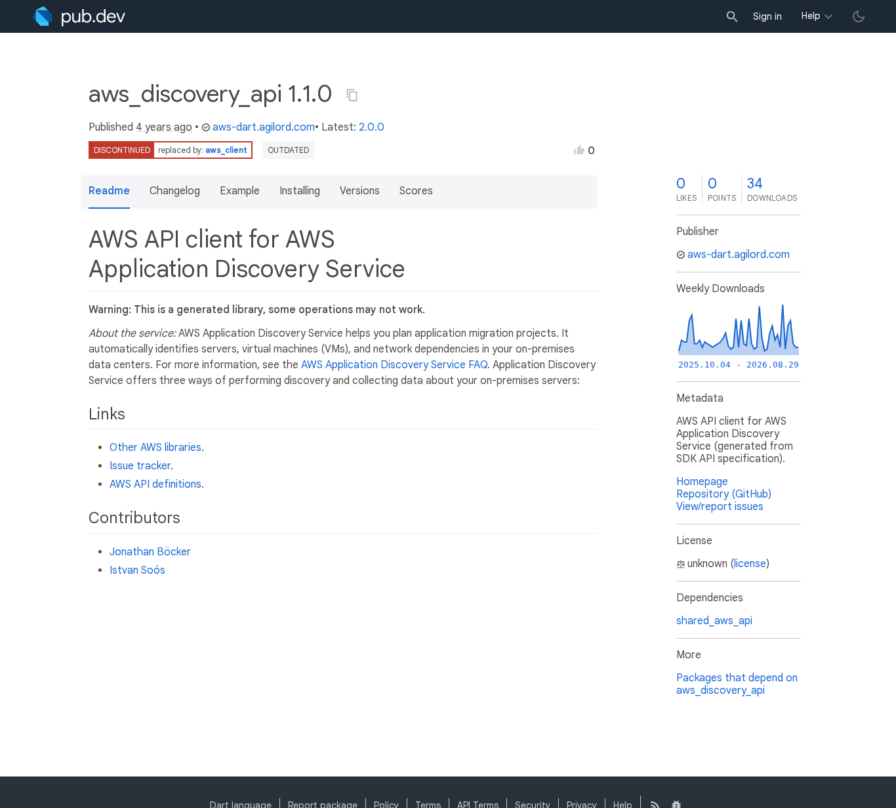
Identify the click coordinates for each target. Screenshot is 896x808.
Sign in (767, 16)
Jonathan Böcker (150, 552)
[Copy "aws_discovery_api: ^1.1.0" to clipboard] (352, 95)
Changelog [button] (175, 191)
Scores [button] (416, 191)
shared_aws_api (714, 620)
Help (811, 16)
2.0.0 (371, 127)
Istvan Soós (137, 570)
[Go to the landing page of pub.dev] (79, 16)
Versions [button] (360, 191)
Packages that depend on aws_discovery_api (737, 684)
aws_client (226, 150)
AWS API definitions (155, 484)
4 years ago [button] (164, 127)
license (750, 563)
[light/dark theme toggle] (858, 16)
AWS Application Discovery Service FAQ (394, 365)
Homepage (702, 481)
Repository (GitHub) (723, 494)
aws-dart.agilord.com (264, 127)
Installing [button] (299, 191)
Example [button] (240, 191)
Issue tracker (140, 466)
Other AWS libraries (155, 447)
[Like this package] (579, 149)
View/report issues (720, 506)
